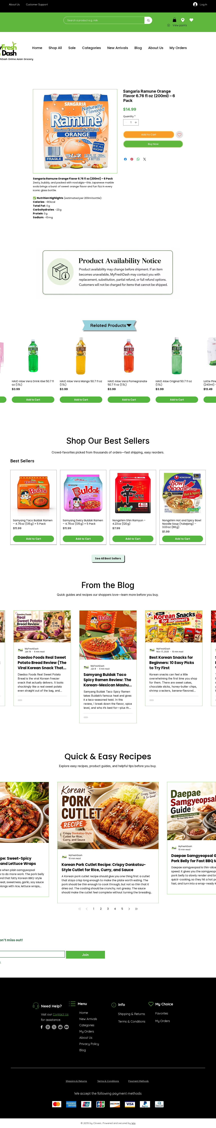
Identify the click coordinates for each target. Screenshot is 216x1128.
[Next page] (129, 909)
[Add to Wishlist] (179, 134)
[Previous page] (87, 909)
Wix (133, 1123)
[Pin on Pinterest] (132, 159)
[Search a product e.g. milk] (148, 20)
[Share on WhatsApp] (138, 159)
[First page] (80, 909)
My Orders (86, 1031)
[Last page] (136, 909)
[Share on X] (145, 159)
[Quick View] (33, 356)
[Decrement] (126, 122)
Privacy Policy (89, 1044)
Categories (86, 1025)
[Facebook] (41, 1027)
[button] (174, 20)
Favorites (161, 1013)
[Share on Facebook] (125, 159)
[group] (108, 507)
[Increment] (136, 122)
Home (83, 1013)
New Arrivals (88, 1019)
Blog (82, 1050)
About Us (85, 1038)
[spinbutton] (131, 122)
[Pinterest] (48, 1027)
